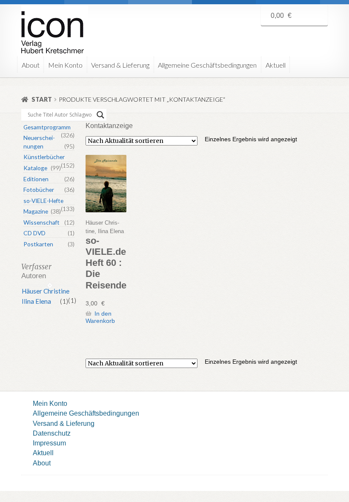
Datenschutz (52, 433)
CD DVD (34, 233)
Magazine (35, 211)
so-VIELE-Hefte (43, 200)
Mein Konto (65, 65)
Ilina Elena (36, 301)
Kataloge (35, 167)
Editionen (36, 179)
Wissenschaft (41, 222)
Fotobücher (38, 189)
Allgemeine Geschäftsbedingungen (207, 65)
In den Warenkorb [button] (100, 317)
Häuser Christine (45, 291)
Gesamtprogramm (47, 127)
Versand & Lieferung (120, 65)
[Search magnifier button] (100, 115)
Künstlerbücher (44, 156)
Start (41, 99)
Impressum (49, 443)
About (31, 65)
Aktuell (276, 65)
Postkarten (38, 244)
